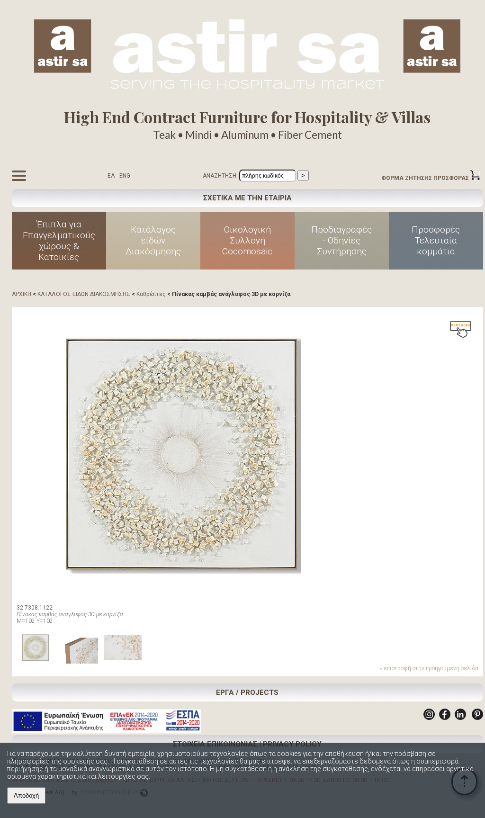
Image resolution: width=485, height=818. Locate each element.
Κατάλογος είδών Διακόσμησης (153, 240)
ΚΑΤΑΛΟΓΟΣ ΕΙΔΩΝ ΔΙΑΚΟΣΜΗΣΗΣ (83, 294)
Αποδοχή (26, 795)
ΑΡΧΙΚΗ (21, 294)
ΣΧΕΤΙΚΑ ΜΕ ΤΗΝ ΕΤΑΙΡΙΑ (247, 198)
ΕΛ (111, 175)
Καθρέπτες (151, 294)
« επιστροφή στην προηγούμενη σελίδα (429, 668)
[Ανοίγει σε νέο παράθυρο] (429, 718)
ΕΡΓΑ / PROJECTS (247, 692)
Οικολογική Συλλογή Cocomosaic (247, 240)
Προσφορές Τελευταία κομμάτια (436, 240)
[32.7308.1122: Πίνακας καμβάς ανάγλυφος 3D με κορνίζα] (182, 454)
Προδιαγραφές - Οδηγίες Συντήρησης (341, 240)
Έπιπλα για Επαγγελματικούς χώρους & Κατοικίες (59, 240)
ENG (124, 175)
